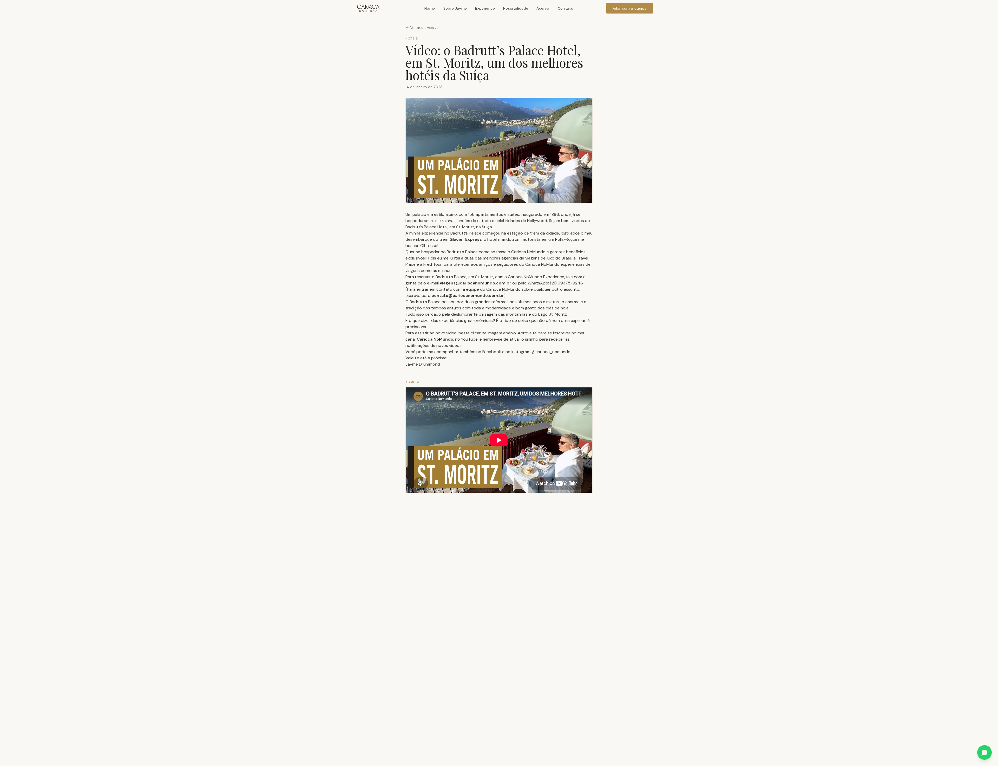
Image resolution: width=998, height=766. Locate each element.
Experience (485, 8)
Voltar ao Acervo (424, 27)
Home (429, 8)
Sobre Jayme (455, 8)
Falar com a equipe (630, 8)
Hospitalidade (515, 8)
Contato (565, 8)
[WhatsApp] (984, 752)
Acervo (542, 8)
